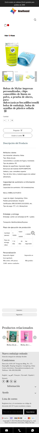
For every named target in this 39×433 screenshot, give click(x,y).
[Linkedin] (7, 381)
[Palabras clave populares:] (35, 19)
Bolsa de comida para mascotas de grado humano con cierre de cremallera (26, 345)
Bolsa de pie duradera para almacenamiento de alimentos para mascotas (13, 345)
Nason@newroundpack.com (24, 368)
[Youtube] (15, 381)
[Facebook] (3, 381)
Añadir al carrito (16, 136)
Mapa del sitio (29, 422)
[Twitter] (11, 381)
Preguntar (16, 130)
